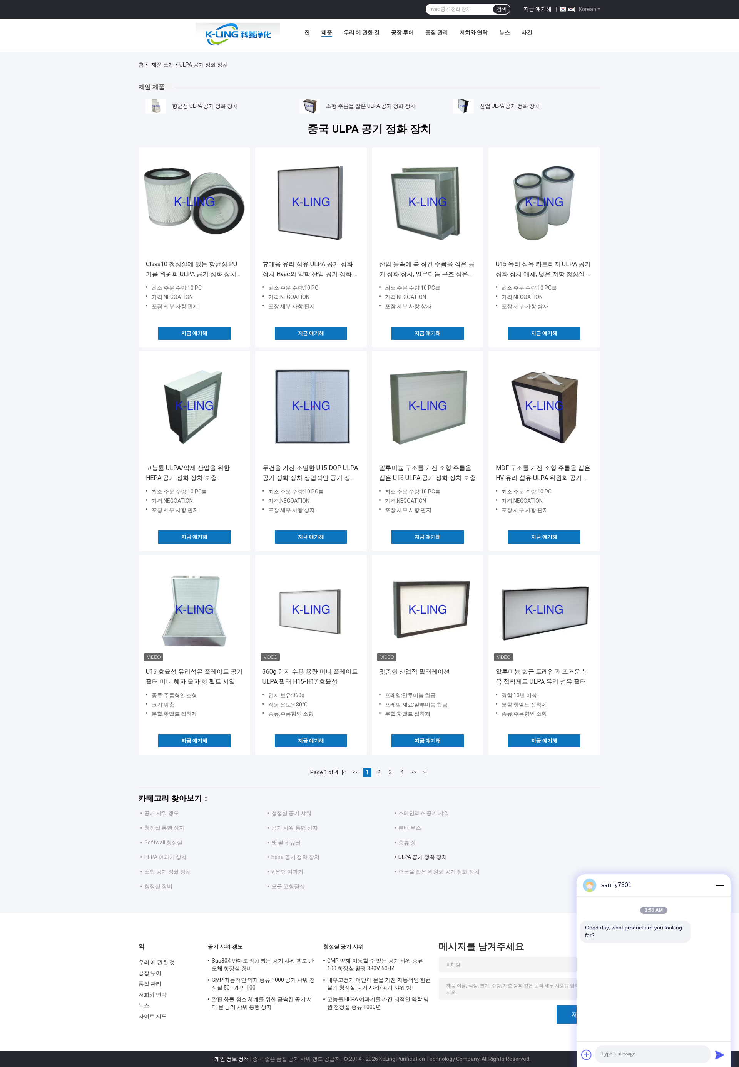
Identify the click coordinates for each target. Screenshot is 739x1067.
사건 (527, 32)
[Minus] (719, 885)
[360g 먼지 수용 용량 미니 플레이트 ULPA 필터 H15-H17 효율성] (311, 610)
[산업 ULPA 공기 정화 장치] (463, 106)
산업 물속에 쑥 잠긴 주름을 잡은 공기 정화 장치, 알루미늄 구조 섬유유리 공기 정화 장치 (427, 269)
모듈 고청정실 (288, 886)
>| (425, 772)
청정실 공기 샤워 (291, 813)
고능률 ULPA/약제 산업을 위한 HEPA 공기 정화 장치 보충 (188, 472)
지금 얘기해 (537, 9)
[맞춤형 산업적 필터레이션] (427, 610)
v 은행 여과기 (287, 872)
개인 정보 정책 (231, 1059)
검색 (501, 9)
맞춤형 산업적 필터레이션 (414, 671)
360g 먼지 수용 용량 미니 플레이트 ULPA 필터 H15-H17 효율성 (310, 676)
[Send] (720, 1054)
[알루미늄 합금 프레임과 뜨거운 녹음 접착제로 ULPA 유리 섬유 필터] (544, 610)
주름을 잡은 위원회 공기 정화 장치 (439, 872)
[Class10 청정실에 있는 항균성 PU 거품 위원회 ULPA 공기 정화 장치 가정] (194, 203)
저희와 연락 (474, 32)
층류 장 (407, 842)
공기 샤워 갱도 (161, 813)
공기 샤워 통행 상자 (294, 828)
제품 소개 (162, 65)
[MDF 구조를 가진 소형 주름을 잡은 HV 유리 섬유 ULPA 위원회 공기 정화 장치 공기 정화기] (544, 406)
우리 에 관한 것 (362, 32)
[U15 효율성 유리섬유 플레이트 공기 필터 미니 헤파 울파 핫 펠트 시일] (194, 610)
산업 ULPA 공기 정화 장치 (510, 106)
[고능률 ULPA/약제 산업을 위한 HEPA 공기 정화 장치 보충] (194, 406)
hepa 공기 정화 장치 (295, 857)
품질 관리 (436, 32)
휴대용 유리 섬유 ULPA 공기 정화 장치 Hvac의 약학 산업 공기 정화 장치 (310, 269)
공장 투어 (402, 32)
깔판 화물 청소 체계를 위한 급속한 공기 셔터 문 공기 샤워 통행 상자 (262, 1003)
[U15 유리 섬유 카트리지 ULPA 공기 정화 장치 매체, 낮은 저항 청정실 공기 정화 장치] (544, 203)
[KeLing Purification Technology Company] (238, 34)
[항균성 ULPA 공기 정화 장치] (155, 106)
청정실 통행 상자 (164, 828)
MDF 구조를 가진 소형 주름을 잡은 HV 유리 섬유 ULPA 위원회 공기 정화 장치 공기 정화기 (543, 473)
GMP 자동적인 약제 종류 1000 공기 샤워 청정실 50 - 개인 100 (263, 984)
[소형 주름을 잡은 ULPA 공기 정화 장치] (309, 106)
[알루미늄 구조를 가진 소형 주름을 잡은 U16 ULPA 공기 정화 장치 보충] (427, 406)
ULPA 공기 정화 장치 (422, 857)
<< (356, 772)
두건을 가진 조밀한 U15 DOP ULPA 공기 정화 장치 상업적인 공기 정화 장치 (310, 473)
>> (413, 772)
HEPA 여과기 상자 (165, 857)
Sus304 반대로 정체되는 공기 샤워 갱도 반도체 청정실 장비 (263, 964)
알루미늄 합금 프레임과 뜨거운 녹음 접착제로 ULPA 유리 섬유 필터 (542, 676)
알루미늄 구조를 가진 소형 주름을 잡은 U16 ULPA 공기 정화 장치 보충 (427, 472)
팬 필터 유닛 (286, 842)
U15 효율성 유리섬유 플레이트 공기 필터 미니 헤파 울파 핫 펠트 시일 (194, 676)
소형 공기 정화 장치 (167, 872)
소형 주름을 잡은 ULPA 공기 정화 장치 (371, 106)
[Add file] (586, 1054)
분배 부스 (409, 828)
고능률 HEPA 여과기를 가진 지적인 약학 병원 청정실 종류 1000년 (378, 1003)
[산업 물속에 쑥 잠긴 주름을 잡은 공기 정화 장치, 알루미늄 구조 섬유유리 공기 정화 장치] (427, 203)
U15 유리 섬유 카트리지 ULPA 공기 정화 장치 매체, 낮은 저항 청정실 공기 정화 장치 (544, 269)
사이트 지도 (153, 1016)
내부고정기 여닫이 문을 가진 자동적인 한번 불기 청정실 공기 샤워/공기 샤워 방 (379, 984)
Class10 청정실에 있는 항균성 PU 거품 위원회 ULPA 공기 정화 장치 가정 (191, 269)
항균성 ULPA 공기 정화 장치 (205, 106)
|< (344, 772)
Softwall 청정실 (163, 842)
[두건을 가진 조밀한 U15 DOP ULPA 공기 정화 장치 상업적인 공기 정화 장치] (311, 406)
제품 (326, 32)
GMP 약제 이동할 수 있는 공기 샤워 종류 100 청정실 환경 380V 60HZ (375, 964)
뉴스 (504, 32)
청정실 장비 (158, 886)
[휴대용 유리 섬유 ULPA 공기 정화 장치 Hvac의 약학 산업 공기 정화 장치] (311, 203)
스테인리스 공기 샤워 (423, 813)
